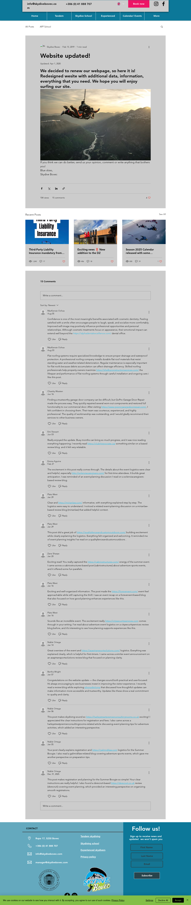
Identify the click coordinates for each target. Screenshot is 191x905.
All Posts (29, 26)
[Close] (187, 900)
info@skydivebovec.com (49, 853)
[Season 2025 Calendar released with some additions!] (144, 232)
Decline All (163, 900)
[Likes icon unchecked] (49, 339)
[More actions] (149, 47)
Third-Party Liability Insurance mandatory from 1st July (45, 251)
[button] (161, 26)
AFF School (45, 26)
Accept (178, 900)
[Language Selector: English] (120, 4)
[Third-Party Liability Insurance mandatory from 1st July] (47, 232)
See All (162, 214)
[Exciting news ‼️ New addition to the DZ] (95, 232)
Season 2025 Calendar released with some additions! (140, 251)
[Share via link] (63, 188)
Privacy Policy (117, 900)
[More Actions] (149, 312)
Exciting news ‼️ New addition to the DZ (91, 251)
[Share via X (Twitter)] (49, 188)
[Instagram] (156, 4)
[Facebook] (163, 4)
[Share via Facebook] (41, 188)
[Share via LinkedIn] (56, 188)
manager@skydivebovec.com (52, 862)
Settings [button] (149, 900)
